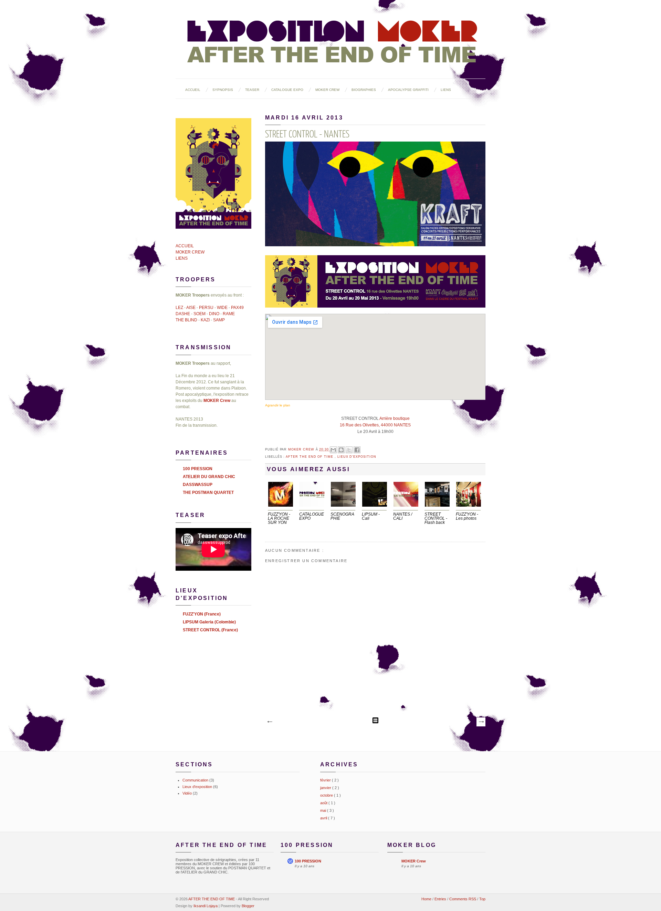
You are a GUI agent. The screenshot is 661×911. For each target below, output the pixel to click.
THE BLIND (186, 320)
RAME (229, 313)
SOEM (199, 313)
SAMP (219, 320)
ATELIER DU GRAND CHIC (209, 476)
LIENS (446, 90)
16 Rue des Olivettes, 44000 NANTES (375, 425)
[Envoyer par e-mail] (333, 449)
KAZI (205, 320)
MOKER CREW (327, 90)
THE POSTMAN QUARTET (208, 492)
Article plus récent (269, 721)
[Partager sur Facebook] (357, 449)
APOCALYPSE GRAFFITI (408, 90)
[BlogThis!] (341, 449)
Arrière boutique (394, 418)
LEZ (179, 307)
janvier (326, 788)
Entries (440, 899)
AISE (191, 307)
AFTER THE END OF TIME (212, 899)
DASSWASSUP (197, 484)
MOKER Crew (301, 449)
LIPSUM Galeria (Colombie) (209, 622)
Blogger (248, 906)
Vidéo (187, 793)
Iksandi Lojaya (206, 906)
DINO (214, 313)
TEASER (252, 90)
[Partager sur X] (349, 449)
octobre (327, 795)
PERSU (206, 307)
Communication (195, 780)
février (326, 780)
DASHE (183, 313)
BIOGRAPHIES (364, 90)
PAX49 (237, 307)
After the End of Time (310, 456)
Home (426, 899)
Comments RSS (463, 899)
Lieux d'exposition (356, 456)
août (324, 803)
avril (324, 818)
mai (323, 810)
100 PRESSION (197, 468)
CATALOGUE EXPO (287, 90)
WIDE (222, 307)
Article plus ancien (480, 721)
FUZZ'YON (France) (202, 614)
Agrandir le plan (277, 405)
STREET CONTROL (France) (210, 630)
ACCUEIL (192, 90)
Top (482, 899)
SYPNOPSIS (222, 90)
